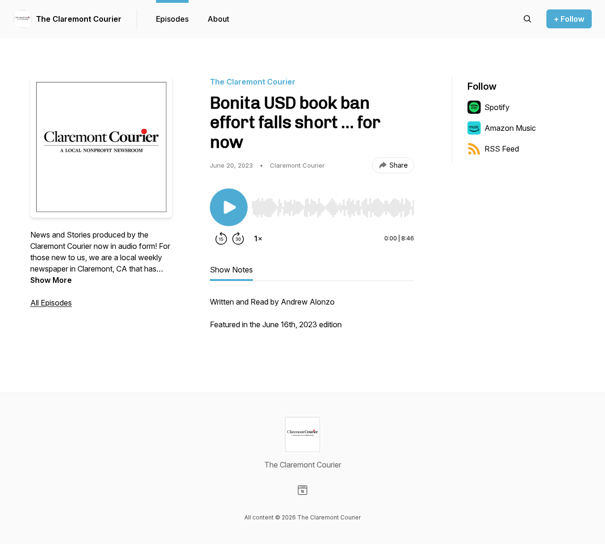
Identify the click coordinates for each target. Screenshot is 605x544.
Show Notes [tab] (231, 269)
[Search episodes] (527, 19)
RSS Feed (501, 148)
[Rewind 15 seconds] (221, 238)
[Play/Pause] (229, 207)
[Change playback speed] (258, 238)
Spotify (497, 107)
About (218, 19)
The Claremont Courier (78, 19)
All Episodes (51, 302)
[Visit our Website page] (302, 490)
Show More (51, 280)
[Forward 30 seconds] (238, 238)
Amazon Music (510, 128)
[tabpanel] (312, 318)
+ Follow (569, 19)
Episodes (172, 19)
